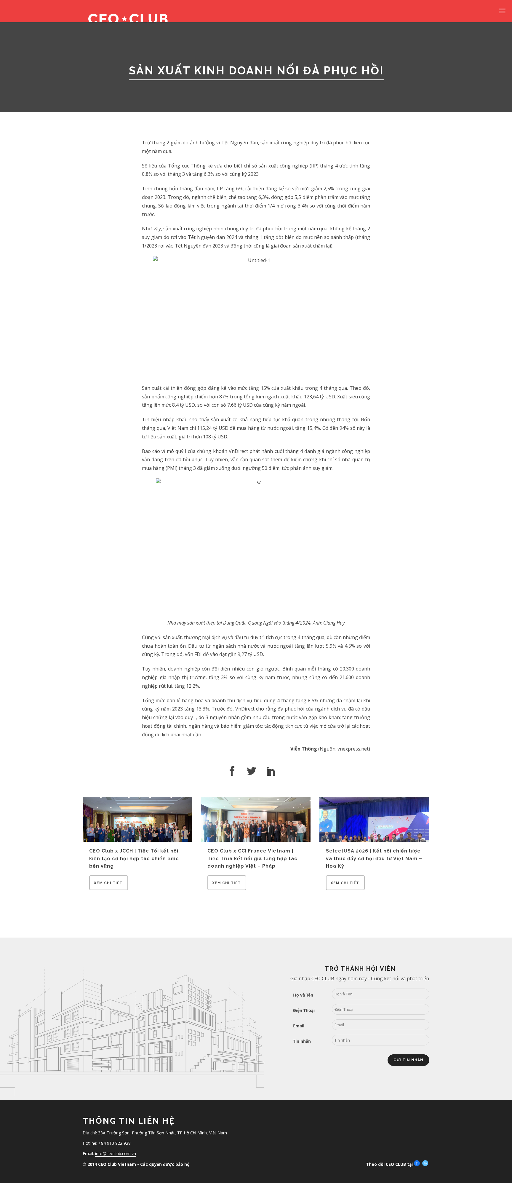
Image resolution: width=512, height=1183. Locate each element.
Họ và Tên (303, 995)
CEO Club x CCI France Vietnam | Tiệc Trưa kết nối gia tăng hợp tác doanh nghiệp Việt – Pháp (252, 858)
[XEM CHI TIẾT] (108, 888)
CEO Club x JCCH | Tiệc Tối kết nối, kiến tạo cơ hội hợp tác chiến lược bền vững (134, 858)
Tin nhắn (302, 1041)
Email (298, 1026)
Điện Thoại (304, 1010)
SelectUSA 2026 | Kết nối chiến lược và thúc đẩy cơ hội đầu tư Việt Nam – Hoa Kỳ (374, 858)
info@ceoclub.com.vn (115, 1153)
